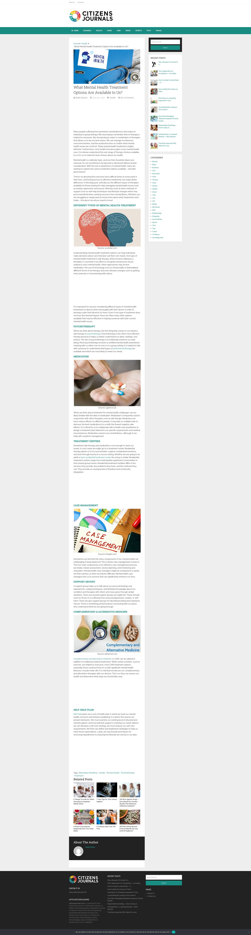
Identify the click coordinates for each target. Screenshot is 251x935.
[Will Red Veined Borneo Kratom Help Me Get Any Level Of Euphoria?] (130, 817)
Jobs (119, 31)
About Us (72, 2)
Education (156, 174)
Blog (154, 164)
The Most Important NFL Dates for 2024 (167, 144)
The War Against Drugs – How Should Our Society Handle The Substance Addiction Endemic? (129, 802)
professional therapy (122, 348)
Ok (173, 932)
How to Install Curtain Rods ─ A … (168, 81)
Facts (154, 177)
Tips (153, 228)
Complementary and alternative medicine (92, 659)
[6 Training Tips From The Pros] (107, 817)
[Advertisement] (107, 115)
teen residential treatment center (96, 457)
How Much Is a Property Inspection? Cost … (167, 99)
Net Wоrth (156, 207)
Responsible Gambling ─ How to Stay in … (167, 126)
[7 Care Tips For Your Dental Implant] (107, 789)
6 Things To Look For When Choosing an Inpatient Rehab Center (84, 801)
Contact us (81, 2)
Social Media (157, 219)
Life (153, 201)
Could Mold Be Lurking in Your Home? (167, 108)
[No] (249, 932)
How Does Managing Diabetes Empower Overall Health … (168, 118)
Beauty (155, 161)
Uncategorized (157, 237)
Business (87, 31)
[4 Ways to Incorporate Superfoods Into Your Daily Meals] (84, 817)
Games (154, 186)
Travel (159, 31)
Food (154, 183)
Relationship (156, 213)
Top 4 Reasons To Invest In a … (168, 63)
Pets (154, 210)
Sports (139, 31)
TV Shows (156, 234)
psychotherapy (94, 334)
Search (165, 47)
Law (153, 198)
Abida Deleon (81, 97)
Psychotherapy (127, 773)
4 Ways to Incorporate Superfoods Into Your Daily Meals (83, 828)
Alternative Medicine (88, 773)
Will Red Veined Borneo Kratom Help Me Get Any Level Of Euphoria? (129, 828)
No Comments (127, 97)
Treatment (78, 776)
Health (99, 31)
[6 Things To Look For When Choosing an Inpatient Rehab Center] (84, 789)
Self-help (78, 714)
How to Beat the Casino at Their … (168, 90)
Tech (149, 31)
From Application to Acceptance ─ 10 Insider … (167, 72)
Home (75, 31)
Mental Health (112, 773)
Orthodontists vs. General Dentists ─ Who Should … (167, 135)
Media (128, 31)
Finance (155, 180)
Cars (154, 171)
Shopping (155, 216)
